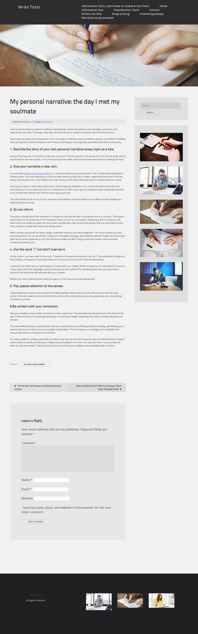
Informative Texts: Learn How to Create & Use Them (115, 6)
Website (27, 498)
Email (26, 489)
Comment (28, 443)
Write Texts (29, 7)
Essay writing (120, 14)
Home (163, 6)
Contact (154, 10)
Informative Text (92, 10)
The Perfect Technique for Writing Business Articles (38, 387)
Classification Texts (126, 10)
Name (26, 480)
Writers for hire (91, 14)
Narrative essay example (97, 18)
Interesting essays (152, 14)
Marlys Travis (46, 121)
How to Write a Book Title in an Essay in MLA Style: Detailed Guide (98, 387)
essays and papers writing (37, 173)
